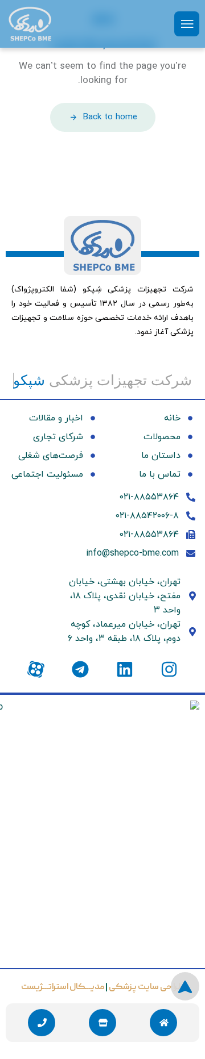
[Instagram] (169, 669)
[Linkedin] (125, 669)
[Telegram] (80, 669)
